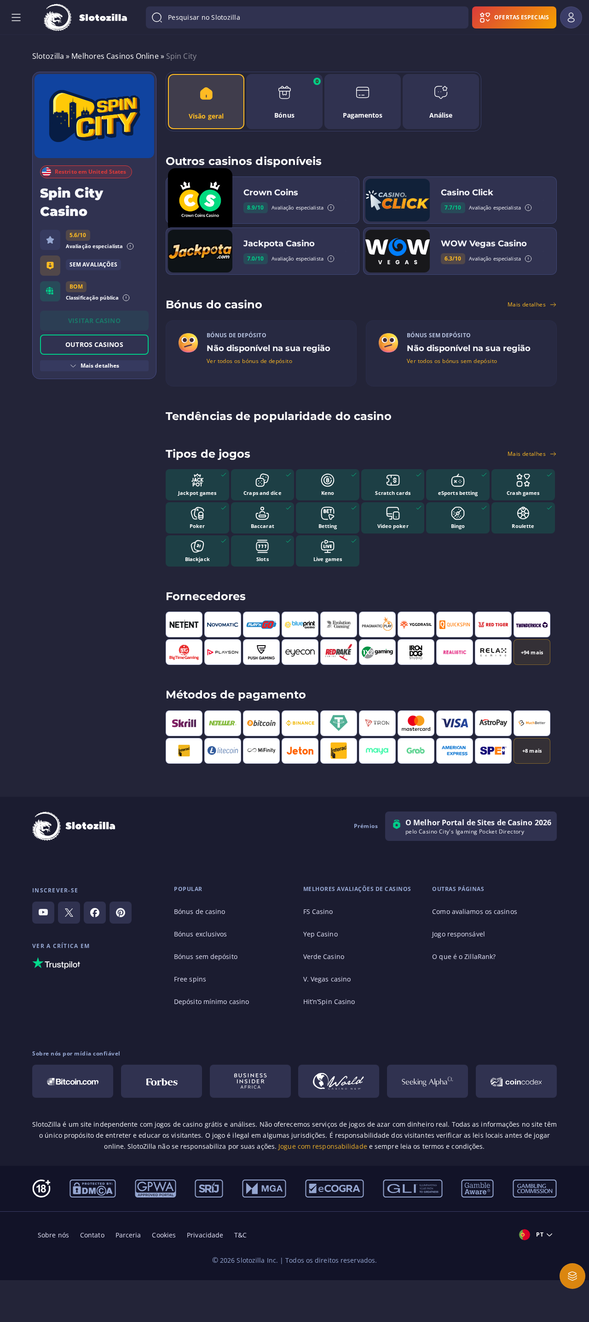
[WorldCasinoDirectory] (338, 1081)
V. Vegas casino (327, 979)
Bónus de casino (199, 911)
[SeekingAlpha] (427, 1081)
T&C (240, 1235)
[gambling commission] (535, 1188)
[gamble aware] (477, 1188)
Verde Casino (323, 956)
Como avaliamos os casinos (474, 911)
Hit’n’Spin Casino (329, 1001)
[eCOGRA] (334, 1188)
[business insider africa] (250, 1081)
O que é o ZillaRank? (464, 956)
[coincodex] (516, 1081)
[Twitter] (69, 913)
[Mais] (572, 1276)
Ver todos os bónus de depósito (249, 361)
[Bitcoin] (72, 1081)
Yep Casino (320, 934)
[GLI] (413, 1188)
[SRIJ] (209, 1188)
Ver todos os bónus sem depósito (452, 361)
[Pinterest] (121, 913)
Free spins (190, 979)
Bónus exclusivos (200, 934)
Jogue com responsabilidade (322, 1146)
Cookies (164, 1235)
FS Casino (318, 911)
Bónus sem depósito (205, 956)
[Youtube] (43, 913)
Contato (92, 1235)
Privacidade (205, 1235)
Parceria (128, 1235)
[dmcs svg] (92, 1188)
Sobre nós (53, 1235)
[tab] (206, 101)
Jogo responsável (458, 934)
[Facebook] (95, 913)
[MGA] (264, 1188)
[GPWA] (155, 1188)
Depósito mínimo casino (211, 1001)
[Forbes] (161, 1081)
